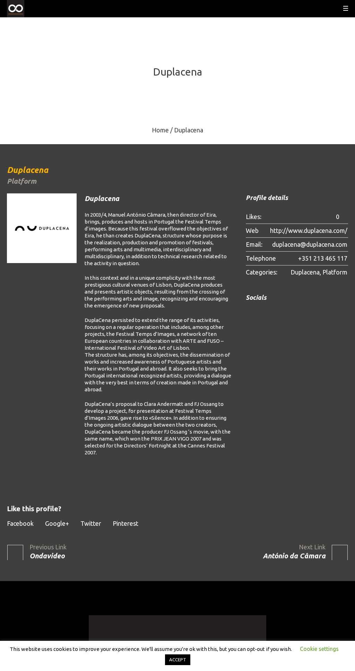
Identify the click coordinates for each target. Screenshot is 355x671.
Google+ (57, 523)
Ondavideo (46, 556)
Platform (334, 272)
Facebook (20, 523)
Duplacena (305, 272)
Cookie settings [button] (319, 649)
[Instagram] (259, 314)
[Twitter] (270, 314)
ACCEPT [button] (177, 659)
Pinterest (125, 523)
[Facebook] (249, 314)
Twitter (90, 523)
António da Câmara (294, 556)
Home (160, 130)
